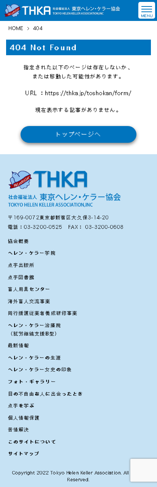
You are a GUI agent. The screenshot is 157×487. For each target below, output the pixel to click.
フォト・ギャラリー (32, 381)
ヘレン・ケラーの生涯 (34, 357)
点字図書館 (21, 277)
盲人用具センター (29, 289)
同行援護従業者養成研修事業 (43, 313)
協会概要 (18, 241)
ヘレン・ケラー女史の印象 (40, 369)
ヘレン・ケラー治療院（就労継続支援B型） (34, 329)
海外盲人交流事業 (29, 301)
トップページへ (78, 134)
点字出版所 (21, 265)
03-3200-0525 (43, 227)
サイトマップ (24, 453)
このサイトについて (32, 441)
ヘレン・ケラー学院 (32, 252)
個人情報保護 (24, 417)
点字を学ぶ (21, 405)
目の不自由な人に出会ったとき (45, 393)
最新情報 (18, 345)
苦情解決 (18, 429)
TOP (143, 476)
